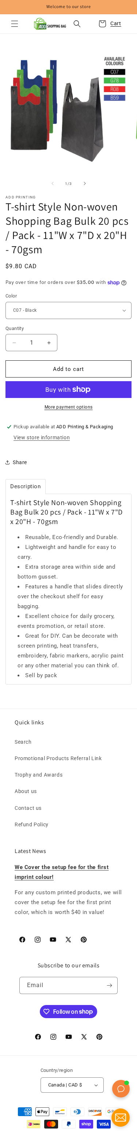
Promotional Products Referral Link (58, 758)
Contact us (28, 808)
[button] (15, 24)
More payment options (69, 407)
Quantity (14, 328)
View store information (42, 437)
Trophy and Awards (38, 775)
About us (26, 791)
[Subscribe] (109, 985)
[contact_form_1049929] (120, 1117)
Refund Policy (32, 824)
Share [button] (20, 462)
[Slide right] (85, 183)
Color (11, 296)
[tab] (25, 486)
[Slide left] (53, 183)
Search (23, 742)
